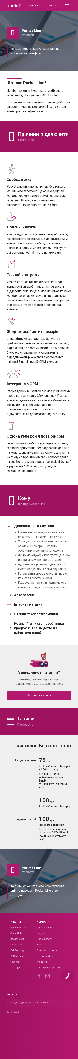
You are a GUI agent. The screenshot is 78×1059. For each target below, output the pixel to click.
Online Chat (16, 944)
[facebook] (39, 976)
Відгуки (41, 933)
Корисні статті (44, 939)
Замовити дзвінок (39, 695)
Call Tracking (17, 950)
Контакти (42, 962)
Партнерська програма (49, 967)
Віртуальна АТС (18, 927)
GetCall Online (17, 956)
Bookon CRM (17, 939)
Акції (39, 944)
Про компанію (44, 927)
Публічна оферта (46, 956)
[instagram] (47, 976)
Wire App (15, 967)
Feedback (15, 962)
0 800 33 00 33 (34, 5)
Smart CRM (16, 933)
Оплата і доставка (47, 950)
